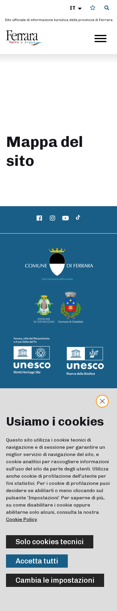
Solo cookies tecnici (50, 541)
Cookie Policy (21, 519)
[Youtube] (65, 218)
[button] (76, 7)
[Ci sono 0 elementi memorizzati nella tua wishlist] (92, 8)
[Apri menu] (100, 38)
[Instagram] (52, 218)
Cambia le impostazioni (55, 580)
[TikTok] (78, 218)
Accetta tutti (37, 561)
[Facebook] (39, 218)
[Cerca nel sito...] (107, 8)
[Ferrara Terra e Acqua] (27, 37)
